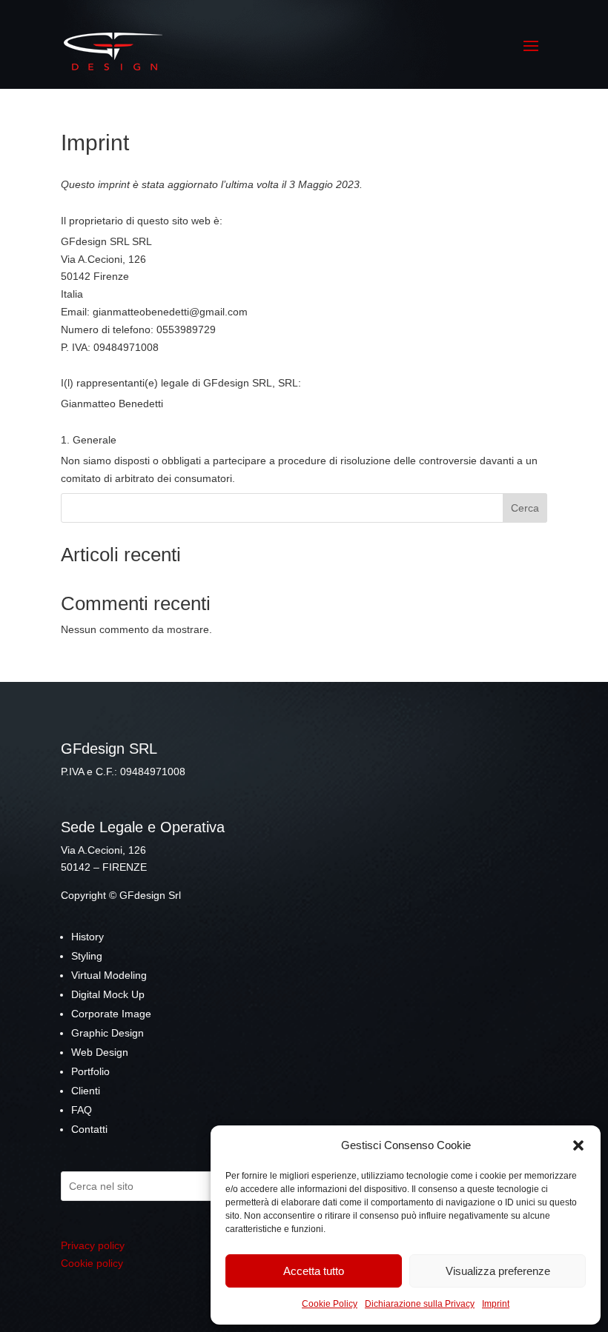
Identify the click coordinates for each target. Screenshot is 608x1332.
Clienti (85, 1091)
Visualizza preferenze (498, 1271)
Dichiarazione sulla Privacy (420, 1304)
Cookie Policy (329, 1304)
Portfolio (90, 1071)
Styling (86, 956)
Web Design (99, 1052)
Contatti (89, 1129)
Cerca (525, 508)
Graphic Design (107, 1033)
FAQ (81, 1110)
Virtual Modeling (109, 975)
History (87, 937)
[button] (578, 1145)
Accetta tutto (313, 1271)
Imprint (495, 1304)
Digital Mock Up (108, 994)
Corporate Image (111, 1014)
